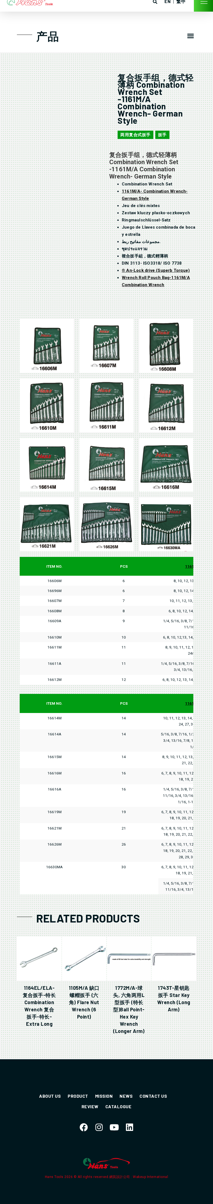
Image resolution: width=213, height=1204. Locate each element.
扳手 (162, 134)
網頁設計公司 (120, 1177)
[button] (190, 35)
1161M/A (193, 566)
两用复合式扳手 (135, 134)
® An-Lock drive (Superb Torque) (156, 270)
